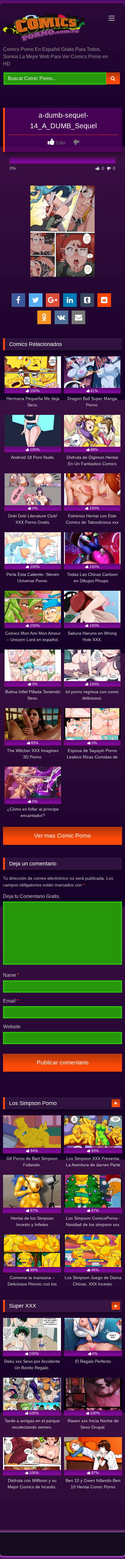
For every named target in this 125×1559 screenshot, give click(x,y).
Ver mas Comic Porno (62, 835)
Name (11, 975)
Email (11, 1000)
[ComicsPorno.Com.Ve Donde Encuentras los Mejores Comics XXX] (51, 25)
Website (12, 1026)
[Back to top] (106, 1541)
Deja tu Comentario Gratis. (31, 896)
